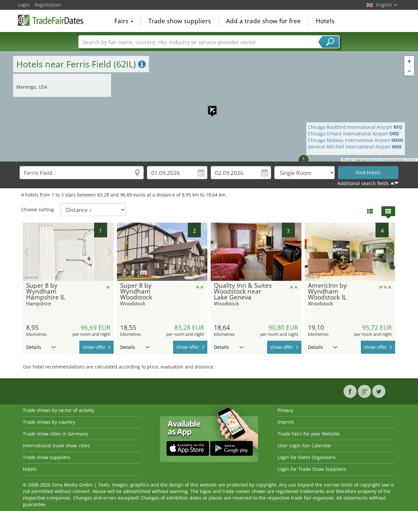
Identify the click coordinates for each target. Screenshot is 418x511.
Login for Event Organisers (307, 457)
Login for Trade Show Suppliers (312, 469)
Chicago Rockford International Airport (355, 127)
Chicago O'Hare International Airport (353, 133)
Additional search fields (363, 183)
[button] (209, 107)
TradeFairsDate (50, 20)
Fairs (122, 21)
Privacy (285, 410)
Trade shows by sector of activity (58, 410)
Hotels (325, 21)
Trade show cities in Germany (55, 434)
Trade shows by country (49, 422)
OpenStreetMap (379, 160)
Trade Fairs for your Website (309, 434)
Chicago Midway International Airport (355, 140)
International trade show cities (56, 445)
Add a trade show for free (263, 21)
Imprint (286, 422)
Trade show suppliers (179, 21)
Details (33, 347)
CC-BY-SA (411, 160)
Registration (48, 5)
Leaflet (349, 160)
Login (24, 5)
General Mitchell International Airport (355, 147)
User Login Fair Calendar (304, 445)
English (385, 5)
